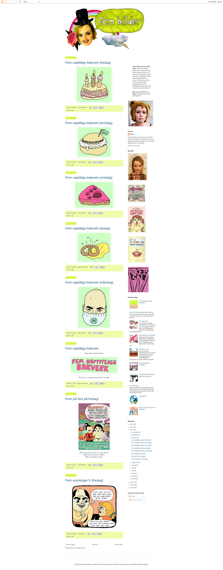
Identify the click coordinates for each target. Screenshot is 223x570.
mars (133, 473)
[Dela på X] (98, 107)
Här (86, 457)
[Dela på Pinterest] (103, 107)
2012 (131, 424)
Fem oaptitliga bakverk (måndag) (89, 282)
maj (132, 468)
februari (134, 476)
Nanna (132, 134)
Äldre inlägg (118, 544)
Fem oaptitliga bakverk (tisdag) (87, 228)
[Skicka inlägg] (90, 107)
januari (133, 479)
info (73, 386)
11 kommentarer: (82, 107)
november (134, 435)
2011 (131, 427)
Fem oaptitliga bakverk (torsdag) (88, 123)
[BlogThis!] (96, 107)
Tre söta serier (143, 321)
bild (72, 110)
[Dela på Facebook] (100, 107)
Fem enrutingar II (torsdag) (144, 364)
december (134, 432)
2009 (131, 482)
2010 (131, 430)
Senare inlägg (70, 544)
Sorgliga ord (143, 396)
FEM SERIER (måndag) (146, 374)
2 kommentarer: (82, 162)
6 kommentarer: (82, 333)
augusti (133, 465)
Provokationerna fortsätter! (147, 335)
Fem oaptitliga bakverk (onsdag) (88, 177)
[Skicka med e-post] (94, 107)
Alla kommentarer (136, 500)
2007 (131, 487)
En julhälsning (134, 385)
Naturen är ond (144, 349)
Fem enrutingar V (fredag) (84, 480)
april (133, 470)
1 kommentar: (81, 533)
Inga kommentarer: (82, 267)
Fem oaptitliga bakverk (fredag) (88, 62)
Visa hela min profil (134, 146)
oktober (134, 437)
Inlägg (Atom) (80, 548)
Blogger (145, 564)
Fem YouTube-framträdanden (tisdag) (141, 312)
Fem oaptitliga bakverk (81, 348)
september (135, 462)
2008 (131, 485)
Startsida (95, 544)
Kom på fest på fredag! (82, 399)
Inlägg (132, 496)
